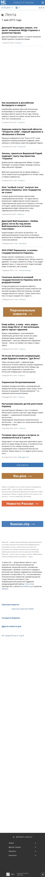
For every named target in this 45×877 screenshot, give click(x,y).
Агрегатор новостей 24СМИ (23, 609)
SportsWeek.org (26, 586)
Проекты (12, 851)
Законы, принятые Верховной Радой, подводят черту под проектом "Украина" (22, 156)
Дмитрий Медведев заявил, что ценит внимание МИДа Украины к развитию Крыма (21, 30)
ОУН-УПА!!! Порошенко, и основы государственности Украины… (19, 251)
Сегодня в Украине (11, 618)
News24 (5, 589)
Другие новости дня (11, 626)
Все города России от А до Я (13, 635)
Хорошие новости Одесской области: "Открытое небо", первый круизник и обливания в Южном (22, 132)
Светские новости (10, 604)
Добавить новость (24, 837)
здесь (31, 557)
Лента (10, 14)
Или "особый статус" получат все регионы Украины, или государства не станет (21, 190)
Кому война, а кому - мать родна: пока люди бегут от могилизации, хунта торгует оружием (20, 327)
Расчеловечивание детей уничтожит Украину (22, 405)
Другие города (15, 847)
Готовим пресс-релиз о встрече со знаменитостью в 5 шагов (20, 436)
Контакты (12, 855)
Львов (11, 843)
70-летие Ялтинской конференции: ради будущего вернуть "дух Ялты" (21, 357)
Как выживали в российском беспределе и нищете (18, 104)
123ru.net (28, 584)
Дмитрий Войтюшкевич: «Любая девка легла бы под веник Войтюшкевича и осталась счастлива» (20, 225)
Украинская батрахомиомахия (18, 382)
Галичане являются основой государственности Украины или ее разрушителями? (21, 280)
